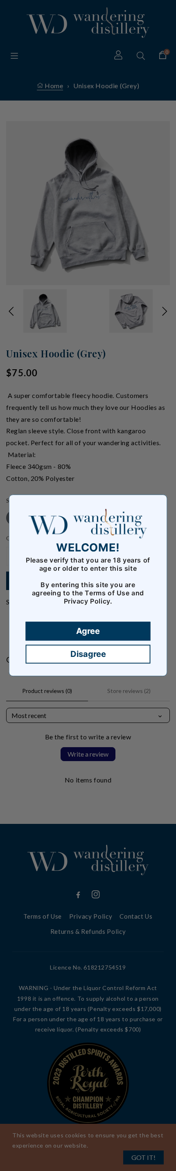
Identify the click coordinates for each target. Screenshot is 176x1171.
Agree (88, 631)
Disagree (88, 654)
